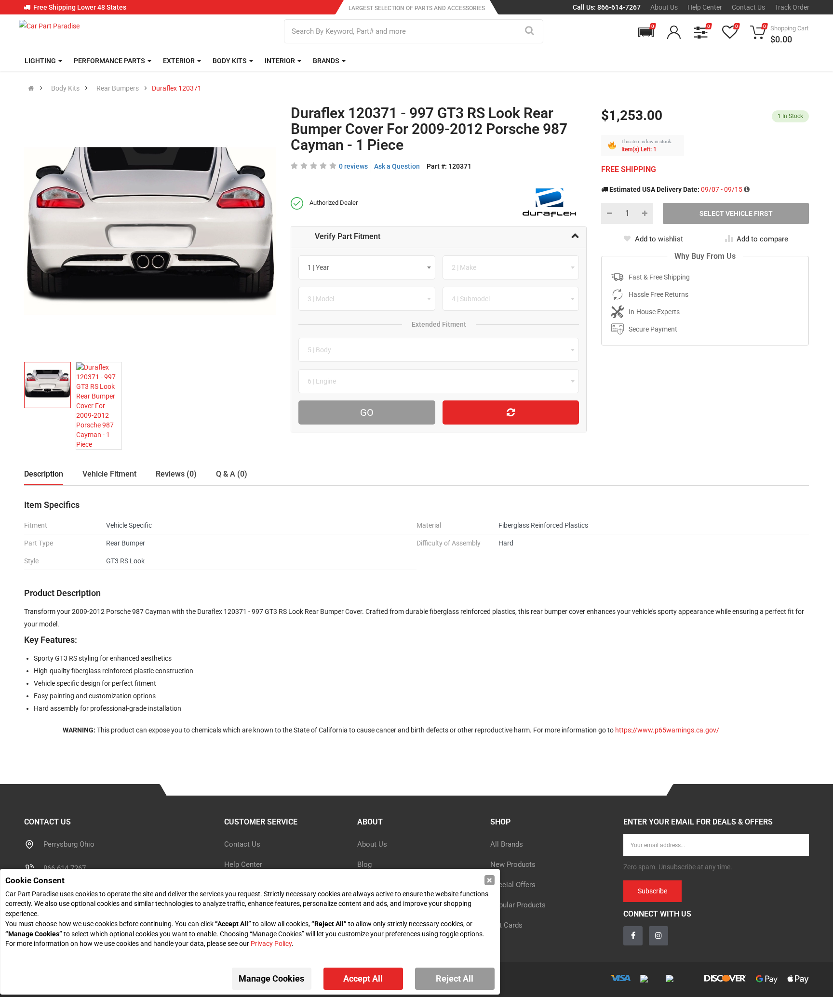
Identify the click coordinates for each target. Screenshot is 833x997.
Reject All (454, 978)
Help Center (704, 7)
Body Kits (65, 88)
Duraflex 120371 (177, 88)
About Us (664, 7)
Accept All (363, 978)
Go (367, 412)
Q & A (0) (231, 474)
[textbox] (321, 267)
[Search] (529, 31)
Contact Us (748, 7)
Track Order (792, 7)
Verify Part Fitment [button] (347, 236)
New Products (513, 864)
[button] (646, 32)
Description (43, 474)
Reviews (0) (176, 474)
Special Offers (513, 884)
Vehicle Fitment (109, 474)
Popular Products (518, 905)
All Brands (506, 844)
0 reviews (353, 166)
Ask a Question (397, 166)
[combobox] (366, 267)
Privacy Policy (271, 943)
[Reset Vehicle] (511, 412)
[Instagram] (658, 935)
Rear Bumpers (117, 88)
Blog (364, 864)
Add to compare (762, 239)
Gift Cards (506, 925)
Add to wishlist (659, 239)
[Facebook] (633, 935)
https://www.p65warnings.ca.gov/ (667, 730)
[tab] (439, 237)
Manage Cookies (271, 978)
